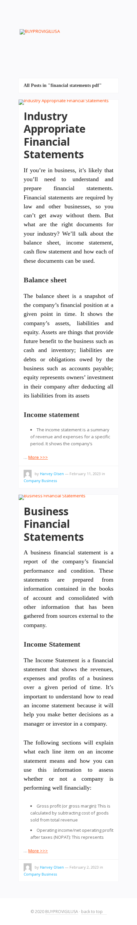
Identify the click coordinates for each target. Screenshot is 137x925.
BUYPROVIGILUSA (61, 911)
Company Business (40, 480)
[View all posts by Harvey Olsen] (28, 475)
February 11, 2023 (85, 473)
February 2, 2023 (84, 867)
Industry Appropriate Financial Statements (54, 135)
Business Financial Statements (54, 524)
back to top (92, 911)
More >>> (38, 457)
